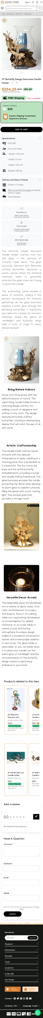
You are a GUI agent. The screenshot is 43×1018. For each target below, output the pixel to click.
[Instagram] (24, 998)
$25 (10, 109)
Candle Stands (27, 14)
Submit (13, 914)
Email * (6, 878)
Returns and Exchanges (19, 190)
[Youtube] (30, 998)
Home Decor (19, 14)
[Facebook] (15, 998)
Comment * (8, 844)
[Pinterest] (21, 998)
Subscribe (32, 938)
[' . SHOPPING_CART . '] (37, 2)
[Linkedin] (27, 998)
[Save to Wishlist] (12, 83)
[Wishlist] (33, 2)
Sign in (27, 2)
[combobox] (21, 8)
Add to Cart (21, 129)
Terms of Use (27, 907)
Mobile (6, 893)
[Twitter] (18, 998)
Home (3, 14)
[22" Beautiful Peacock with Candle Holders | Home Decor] (16, 711)
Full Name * (8, 864)
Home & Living (10, 14)
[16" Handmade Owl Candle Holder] (16, 769)
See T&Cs (26, 217)
